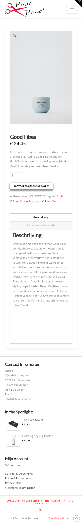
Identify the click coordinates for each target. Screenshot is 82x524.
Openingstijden (59, 518)
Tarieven (69, 501)
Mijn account (13, 465)
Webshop (41, 503)
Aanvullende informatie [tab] (40, 225)
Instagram (52, 501)
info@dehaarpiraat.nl (18, 399)
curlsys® (13, 501)
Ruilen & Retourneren (18, 478)
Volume (46, 201)
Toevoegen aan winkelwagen (31, 185)
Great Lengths (32, 501)
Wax (55, 201)
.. (13, 322)
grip (38, 201)
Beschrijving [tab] (41, 217)
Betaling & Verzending (19, 473)
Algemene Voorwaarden (20, 487)
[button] (72, 8)
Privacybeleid (13, 483)
